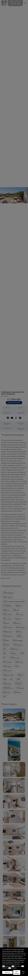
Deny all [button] (23, 972)
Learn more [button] (17, 964)
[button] (3, 966)
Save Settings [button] (17, 972)
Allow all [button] (7, 972)
